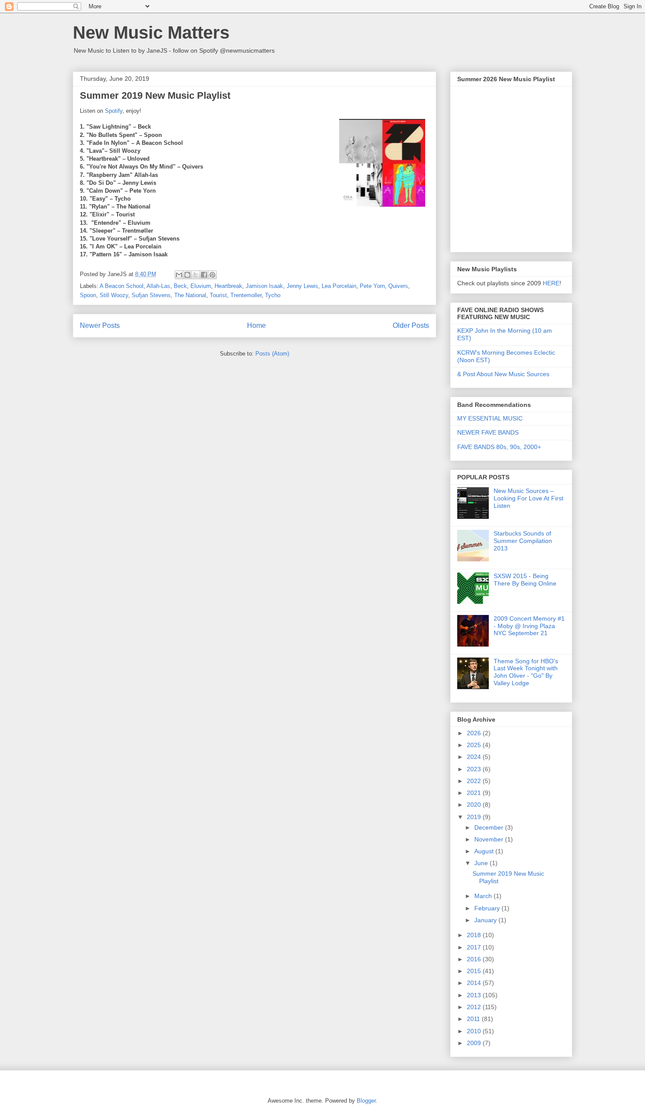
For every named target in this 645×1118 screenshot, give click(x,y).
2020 (475, 804)
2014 (475, 982)
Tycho (272, 295)
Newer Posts (100, 325)
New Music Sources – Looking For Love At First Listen (528, 498)
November (489, 839)
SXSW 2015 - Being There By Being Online (525, 579)
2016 (475, 959)
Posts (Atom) (272, 353)
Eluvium (200, 286)
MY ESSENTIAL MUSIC (490, 418)
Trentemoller (246, 295)
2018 (475, 934)
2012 (475, 1006)
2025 (475, 744)
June (482, 862)
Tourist (218, 295)
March (484, 895)
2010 (475, 1031)
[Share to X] (195, 274)
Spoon (88, 295)
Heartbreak (228, 286)
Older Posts (411, 325)
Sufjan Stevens (151, 295)
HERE (551, 283)
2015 (475, 970)
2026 (475, 733)
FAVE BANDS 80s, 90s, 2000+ (499, 446)
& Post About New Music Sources (503, 373)
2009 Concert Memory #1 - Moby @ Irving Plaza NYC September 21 (529, 626)
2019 (475, 816)
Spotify (113, 111)
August (484, 851)
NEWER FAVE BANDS (488, 432)
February (488, 908)
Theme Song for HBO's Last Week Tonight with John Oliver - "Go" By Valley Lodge (526, 672)
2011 (474, 1018)
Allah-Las (158, 286)
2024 (475, 756)
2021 (475, 792)
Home (256, 325)
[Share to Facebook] (204, 274)
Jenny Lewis (302, 286)
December (489, 827)
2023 (475, 769)
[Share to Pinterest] (212, 274)
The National (190, 295)
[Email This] (179, 274)
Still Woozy (114, 295)
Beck (180, 286)
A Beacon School (121, 286)
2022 (475, 780)
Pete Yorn (372, 286)
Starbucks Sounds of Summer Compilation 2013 (523, 541)
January (486, 920)
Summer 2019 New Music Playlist (155, 95)
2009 (475, 1042)
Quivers (398, 286)
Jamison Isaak (264, 286)
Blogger (366, 1100)
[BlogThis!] (187, 274)
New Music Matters (151, 32)
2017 (475, 947)
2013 (475, 995)
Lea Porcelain (339, 286)
